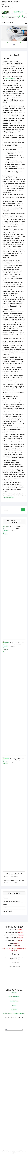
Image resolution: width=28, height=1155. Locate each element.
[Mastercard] (10, 1024)
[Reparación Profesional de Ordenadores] (6, 642)
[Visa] (12, 1024)
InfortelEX (18, 12)
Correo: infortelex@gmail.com (8, 8)
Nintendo (6, 898)
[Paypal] (15, 1024)
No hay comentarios (13, 876)
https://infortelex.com (10, 78)
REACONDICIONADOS (14, 997)
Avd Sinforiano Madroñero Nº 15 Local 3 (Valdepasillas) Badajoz (14, 957)
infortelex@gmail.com (14, 966)
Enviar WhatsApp (5, 6)
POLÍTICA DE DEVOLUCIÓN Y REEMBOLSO (14, 1013)
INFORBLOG (14, 1009)
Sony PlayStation (8, 911)
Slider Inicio (7, 908)
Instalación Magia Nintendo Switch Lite (14, 880)
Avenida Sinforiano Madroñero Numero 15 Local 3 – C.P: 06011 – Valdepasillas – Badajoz (10, 3)
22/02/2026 (6, 876)
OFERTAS (14, 992)
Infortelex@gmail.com (16, 172)
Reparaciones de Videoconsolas (12, 901)
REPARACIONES (14, 1001)
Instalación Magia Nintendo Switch (14, 874)
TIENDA (14, 1005)
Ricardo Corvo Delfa (17, 1151)
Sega (5, 904)
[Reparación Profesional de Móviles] (14, 27)
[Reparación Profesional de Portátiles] (6, 526)
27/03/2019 (12, 530)
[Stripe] (18, 1024)
